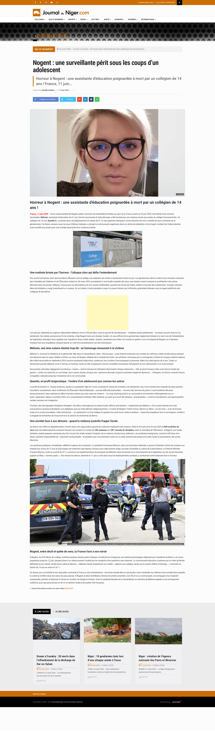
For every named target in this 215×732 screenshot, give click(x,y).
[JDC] (61, 12)
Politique (39, 19)
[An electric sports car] (56, 633)
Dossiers (132, 19)
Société (72, 19)
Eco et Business (56, 19)
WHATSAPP (69, 588)
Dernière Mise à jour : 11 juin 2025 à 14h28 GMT (156, 2)
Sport (83, 19)
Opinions (119, 19)
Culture (95, 19)
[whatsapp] (97, 99)
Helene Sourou (48, 90)
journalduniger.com (59, 702)
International (148, 19)
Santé (107, 19)
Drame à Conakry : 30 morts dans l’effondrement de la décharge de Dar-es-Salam (108, 49)
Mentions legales (39, 694)
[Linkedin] (85, 99)
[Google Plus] (79, 99)
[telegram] (91, 99)
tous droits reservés (75, 702)
